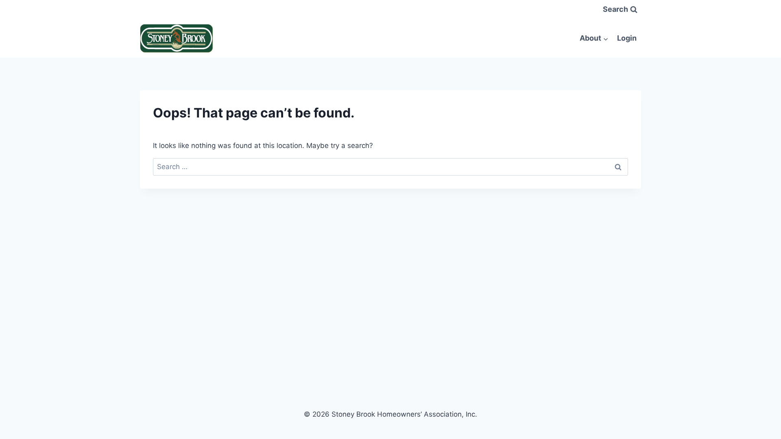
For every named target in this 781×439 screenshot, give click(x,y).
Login (627, 38)
